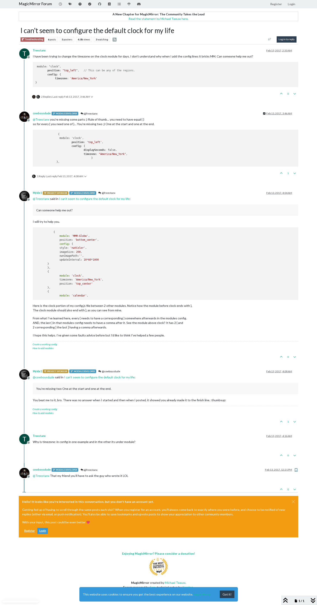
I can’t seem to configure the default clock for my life (94, 199)
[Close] (293, 502)
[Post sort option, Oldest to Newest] (269, 39)
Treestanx (39, 50)
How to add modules (43, 348)
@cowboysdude (110, 371)
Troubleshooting (33, 39)
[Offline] (26, 116)
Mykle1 (37, 192)
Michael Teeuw (175, 582)
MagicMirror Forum (35, 4)
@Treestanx (90, 113)
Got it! (227, 594)
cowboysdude (42, 113)
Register (29, 530)
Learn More (202, 594)
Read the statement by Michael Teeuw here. (158, 19)
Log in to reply (287, 39)
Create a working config (45, 344)
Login (42, 530)
